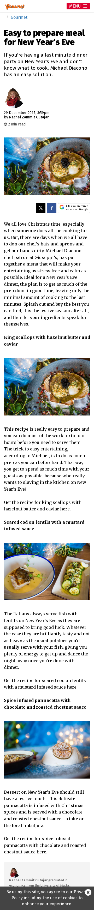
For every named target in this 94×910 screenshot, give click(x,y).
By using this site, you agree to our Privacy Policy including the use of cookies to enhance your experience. (47, 897)
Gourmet (19, 17)
